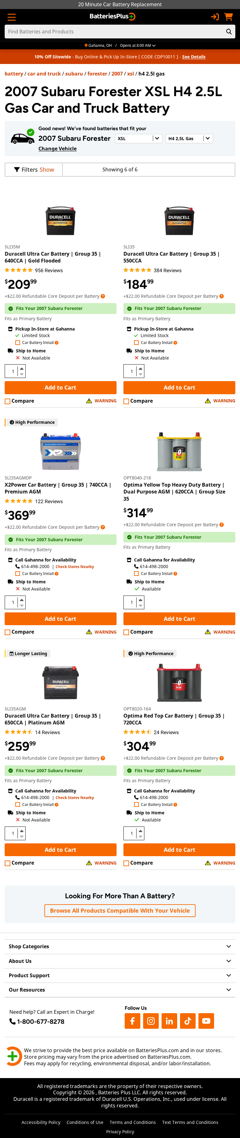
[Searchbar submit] (229, 31)
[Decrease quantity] (21, 373)
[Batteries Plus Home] (113, 17)
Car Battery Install (38, 343)
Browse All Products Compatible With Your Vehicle (120, 910)
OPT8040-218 (137, 478)
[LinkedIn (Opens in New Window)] (169, 1021)
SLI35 (129, 247)
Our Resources (27, 989)
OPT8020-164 (137, 709)
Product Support (29, 975)
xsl (130, 73)
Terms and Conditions (133, 1122)
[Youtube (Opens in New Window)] (206, 1021)
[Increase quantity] (21, 368)
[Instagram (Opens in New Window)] (151, 1021)
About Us (20, 961)
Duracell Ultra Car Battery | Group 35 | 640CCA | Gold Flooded (53, 257)
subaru (74, 73)
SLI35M (12, 247)
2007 (117, 73)
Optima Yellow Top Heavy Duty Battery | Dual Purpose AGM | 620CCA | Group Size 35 (174, 491)
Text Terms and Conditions (190, 1122)
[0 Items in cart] (228, 17)
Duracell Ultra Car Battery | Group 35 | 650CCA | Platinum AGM (53, 719)
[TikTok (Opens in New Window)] (188, 1021)
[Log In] (215, 17)
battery (14, 73)
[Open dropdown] (103, 296)
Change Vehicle (57, 148)
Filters (30, 169)
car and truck (44, 73)
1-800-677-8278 (40, 1021)
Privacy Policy (120, 1132)
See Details (194, 57)
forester (97, 73)
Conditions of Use (85, 1122)
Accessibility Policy (41, 1122)
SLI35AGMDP (18, 478)
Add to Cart (60, 387)
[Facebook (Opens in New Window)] (132, 1021)
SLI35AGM (15, 709)
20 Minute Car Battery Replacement (120, 4)
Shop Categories (29, 946)
